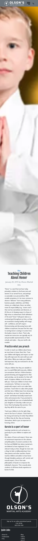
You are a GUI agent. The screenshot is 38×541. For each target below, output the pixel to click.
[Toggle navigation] (28, 3)
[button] (33, 3)
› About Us (4, 534)
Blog (19, 270)
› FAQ (2, 539)
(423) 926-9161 (19, 525)
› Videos (22, 537)
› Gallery (22, 539)
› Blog (22, 534)
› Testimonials (5, 537)
